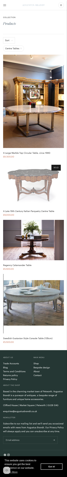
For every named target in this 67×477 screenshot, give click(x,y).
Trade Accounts (11, 363)
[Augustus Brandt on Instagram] (8, 455)
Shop (36, 363)
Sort (7, 40)
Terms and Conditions (14, 371)
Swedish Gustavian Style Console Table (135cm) (28, 338)
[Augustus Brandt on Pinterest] (5, 455)
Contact (38, 375)
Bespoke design (42, 367)
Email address (12, 436)
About (37, 371)
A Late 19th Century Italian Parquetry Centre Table (28, 211)
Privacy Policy (10, 379)
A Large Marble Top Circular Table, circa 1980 (26, 153)
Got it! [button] (51, 466)
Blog (5, 367)
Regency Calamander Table (17, 265)
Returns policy (10, 375)
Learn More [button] (11, 472)
